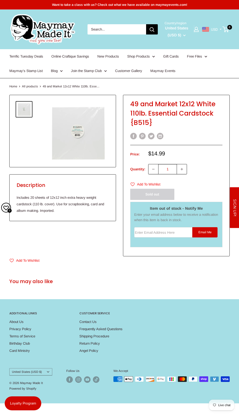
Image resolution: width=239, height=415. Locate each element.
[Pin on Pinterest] (142, 136)
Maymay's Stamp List (26, 71)
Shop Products (138, 56)
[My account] (196, 29)
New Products (108, 56)
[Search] (152, 29)
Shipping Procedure (94, 336)
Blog (54, 71)
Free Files (194, 56)
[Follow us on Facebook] (69, 379)
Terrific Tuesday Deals (26, 56)
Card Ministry (19, 351)
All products (30, 86)
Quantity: (137, 169)
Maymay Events (163, 71)
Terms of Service (22, 336)
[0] (226, 29)
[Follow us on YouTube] (87, 379)
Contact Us (88, 322)
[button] (234, 207)
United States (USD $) (27, 372)
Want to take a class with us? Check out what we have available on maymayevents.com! (119, 5)
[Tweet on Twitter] (151, 136)
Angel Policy (88, 351)
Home (13, 86)
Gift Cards (171, 56)
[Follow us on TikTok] (96, 379)
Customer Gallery (128, 71)
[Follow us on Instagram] (78, 379)
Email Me (205, 232)
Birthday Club (19, 343)
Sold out (152, 194)
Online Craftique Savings (70, 56)
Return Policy (89, 343)
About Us (16, 322)
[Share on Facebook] (133, 136)
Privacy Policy (20, 329)
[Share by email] (160, 136)
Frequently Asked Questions (101, 329)
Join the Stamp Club (86, 71)
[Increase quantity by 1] (182, 169)
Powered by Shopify (22, 388)
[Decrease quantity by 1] (153, 169)
